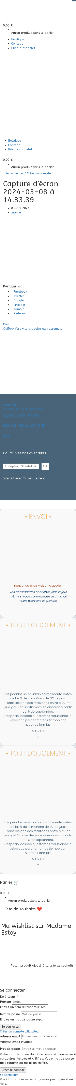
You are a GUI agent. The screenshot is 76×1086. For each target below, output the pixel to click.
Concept (17, 43)
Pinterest (20, 313)
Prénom (5, 1002)
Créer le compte (13, 1070)
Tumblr (19, 309)
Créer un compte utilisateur (20, 1031)
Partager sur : (13, 286)
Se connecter (11, 1026)
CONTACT (11, 405)
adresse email (10, 1036)
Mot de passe (10, 1014)
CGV (6, 435)
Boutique (17, 39)
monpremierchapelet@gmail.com (24, 409)
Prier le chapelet (23, 48)
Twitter (19, 296)
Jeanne (16, 212)
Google (19, 300)
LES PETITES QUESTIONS (24, 425)
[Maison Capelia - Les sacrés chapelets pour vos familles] (30, 7)
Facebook (20, 291)
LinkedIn (19, 305)
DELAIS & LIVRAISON (21, 415)
